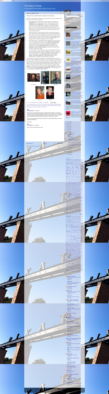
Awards (81, 165)
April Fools (81, 163)
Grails (77, 205)
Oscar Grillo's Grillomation (73, 299)
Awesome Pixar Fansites (72, 167)
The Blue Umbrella (79, 255)
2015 (68, 126)
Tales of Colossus (71, 366)
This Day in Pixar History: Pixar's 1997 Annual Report (76, 68)
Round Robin (73, 245)
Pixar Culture (73, 239)
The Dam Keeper (69, 256)
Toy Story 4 (81, 265)
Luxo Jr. (75, 223)
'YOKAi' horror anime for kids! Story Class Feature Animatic (73, 292)
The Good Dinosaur (76, 256)
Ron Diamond (77, 244)
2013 (68, 129)
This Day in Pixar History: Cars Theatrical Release (76, 76)
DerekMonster (70, 382)
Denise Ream (68, 189)
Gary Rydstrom (68, 204)
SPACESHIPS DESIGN (71, 367)
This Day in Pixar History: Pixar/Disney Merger (76, 42)
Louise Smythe (68, 223)
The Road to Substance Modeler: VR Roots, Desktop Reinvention (74, 283)
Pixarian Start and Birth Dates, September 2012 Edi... (74, 140)
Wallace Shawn (76, 267)
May (69, 152)
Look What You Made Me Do (72, 335)
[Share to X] (53, 102)
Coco (82, 179)
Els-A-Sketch (70, 334)
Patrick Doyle (78, 235)
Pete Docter (72, 236)
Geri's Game (80, 204)
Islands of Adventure (74, 209)
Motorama (72, 231)
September (70, 137)
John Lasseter (33, 105)
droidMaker (81, 193)
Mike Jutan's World (71, 276)
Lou (82, 222)
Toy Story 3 (76, 265)
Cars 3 (73, 176)
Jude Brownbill (76, 217)
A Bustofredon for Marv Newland (73, 300)
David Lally (78, 187)
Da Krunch (69, 281)
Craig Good (75, 182)
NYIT (76, 232)
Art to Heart (76, 164)
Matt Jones (76, 225)
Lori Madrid (79, 222)
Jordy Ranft (68, 217)
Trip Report (68, 266)
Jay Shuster (76, 210)
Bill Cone (79, 169)
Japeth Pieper (71, 210)
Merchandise (74, 226)
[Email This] (50, 102)
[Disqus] (44, 124)
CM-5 (79, 179)
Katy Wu (81, 218)
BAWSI (70, 168)
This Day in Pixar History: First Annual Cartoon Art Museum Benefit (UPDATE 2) (76, 102)
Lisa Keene (81, 221)
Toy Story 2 (78, 263)
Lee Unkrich (69, 221)
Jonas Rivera (80, 216)
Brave (35, 104)
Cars (38, 104)
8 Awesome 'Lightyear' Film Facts (73, 296)
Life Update (69, 287)
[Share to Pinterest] (55, 102)
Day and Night (73, 188)
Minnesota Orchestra (69, 230)
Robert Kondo (72, 244)
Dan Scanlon (44, 104)
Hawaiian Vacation (76, 206)
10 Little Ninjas (70, 327)
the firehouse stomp (71, 313)
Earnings (78, 194)
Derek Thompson (74, 189)
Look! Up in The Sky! (71, 371)
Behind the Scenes (75, 168)
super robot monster (71, 378)
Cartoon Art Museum (79, 176)
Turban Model (69, 375)
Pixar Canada (68, 239)
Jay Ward (81, 210)
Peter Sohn (71, 238)
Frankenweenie (68, 203)
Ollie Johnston (80, 232)
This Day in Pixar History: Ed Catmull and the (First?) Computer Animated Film (76, 93)
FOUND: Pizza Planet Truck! (72, 339)
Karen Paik (71, 218)
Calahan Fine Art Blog (72, 330)
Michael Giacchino (75, 227)
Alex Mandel (74, 160)
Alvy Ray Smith (68, 162)
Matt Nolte (81, 225)
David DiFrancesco (71, 187)
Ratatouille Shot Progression (72, 318)
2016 (68, 124)
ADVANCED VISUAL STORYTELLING (74, 383)
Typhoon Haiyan (73, 266)
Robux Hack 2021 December (72, 304)
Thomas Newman (75, 261)
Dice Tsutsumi (74, 190)
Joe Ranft (71, 214)
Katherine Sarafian (76, 218)
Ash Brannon (80, 164)
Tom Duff (74, 262)
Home (45, 143)
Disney (78, 190)
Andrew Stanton (69, 163)
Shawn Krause (68, 249)
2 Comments (45, 102)
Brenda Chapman (73, 173)
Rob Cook (78, 243)
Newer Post (29, 143)
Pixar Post (69, 295)
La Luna (79, 219)
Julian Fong (81, 217)
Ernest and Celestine (79, 199)
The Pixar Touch (71, 258)
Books (82, 170)
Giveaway (67, 205)
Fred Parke (73, 203)
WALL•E (71, 267)
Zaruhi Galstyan (77, 271)
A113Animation (70, 321)
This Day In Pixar (33, 6)
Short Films (80, 249)
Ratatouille (52, 105)
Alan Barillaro (70, 160)
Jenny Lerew (68, 213)
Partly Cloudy (72, 235)
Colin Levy (72, 181)
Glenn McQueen (72, 205)
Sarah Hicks (70, 246)
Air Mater (80, 159)
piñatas (68, 314)
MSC (75, 231)
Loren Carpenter (74, 222)
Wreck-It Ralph (72, 271)
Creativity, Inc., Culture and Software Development (76, 112)
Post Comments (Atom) (36, 146)
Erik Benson (73, 199)
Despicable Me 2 (68, 190)
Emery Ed (68, 197)
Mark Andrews (69, 225)
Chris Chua (70, 178)
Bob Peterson (72, 170)
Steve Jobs (73, 252)
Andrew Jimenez (80, 162)
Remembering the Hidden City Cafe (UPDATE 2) (76, 33)
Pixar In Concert (80, 239)
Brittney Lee (69, 353)
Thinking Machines (69, 261)
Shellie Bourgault (74, 249)
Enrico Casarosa (79, 197)
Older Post (60, 143)
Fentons (78, 200)
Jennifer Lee (76, 211)
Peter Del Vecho (78, 236)
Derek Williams (80, 189)
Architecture (68, 164)
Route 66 (78, 245)
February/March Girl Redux (72, 354)
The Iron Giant (79, 257)
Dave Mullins (50, 104)
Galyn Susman (80, 203)
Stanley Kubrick (75, 251)
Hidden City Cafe (73, 208)
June (69, 151)
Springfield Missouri (69, 251)
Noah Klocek (73, 232)
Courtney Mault (70, 182)
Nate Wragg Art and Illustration (73, 326)
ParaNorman (68, 235)
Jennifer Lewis (80, 211)
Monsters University (46, 105)
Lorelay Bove (68, 222)
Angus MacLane (76, 163)
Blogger (61, 390)
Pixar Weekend (68, 240)
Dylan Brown (68, 194)
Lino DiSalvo (76, 221)
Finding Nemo (56, 104)
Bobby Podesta (77, 170)
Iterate (80, 209)
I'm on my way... (70, 303)
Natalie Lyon (78, 231)
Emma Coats (72, 197)
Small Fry (81, 250)
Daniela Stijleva (69, 184)
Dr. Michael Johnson (75, 193)
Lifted (73, 221)
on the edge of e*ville (71, 286)
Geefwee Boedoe (74, 204)
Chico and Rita (74, 177)
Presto (72, 240)
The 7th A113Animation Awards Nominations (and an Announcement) (74, 323)
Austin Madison (74, 165)
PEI (69, 236)
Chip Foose (79, 177)
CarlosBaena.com (71, 317)
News (81, 231)
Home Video (80, 208)
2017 (68, 123)
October (70, 136)
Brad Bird (31, 104)
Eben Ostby (70, 195)
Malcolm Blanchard (80, 223)
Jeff (68, 20)
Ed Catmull (75, 195)
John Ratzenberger (75, 216)
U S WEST (77, 266)
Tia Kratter (79, 261)
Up (69, 267)
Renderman (77, 241)
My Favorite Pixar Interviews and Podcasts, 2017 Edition (76, 84)
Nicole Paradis (68, 232)
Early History (73, 194)
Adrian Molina (74, 159)
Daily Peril (69, 370)
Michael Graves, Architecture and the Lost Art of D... (74, 142)
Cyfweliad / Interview (71, 363)
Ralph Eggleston (77, 240)
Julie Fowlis (68, 218)
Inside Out (68, 209)
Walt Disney (81, 267)
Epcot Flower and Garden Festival (71, 198)
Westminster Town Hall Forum (74, 270)
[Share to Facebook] (54, 102)
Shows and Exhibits (70, 250)
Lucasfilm (72, 223)
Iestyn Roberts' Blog (71, 362)
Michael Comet (80, 226)
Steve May (78, 252)
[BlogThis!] (52, 102)
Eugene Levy (68, 200)
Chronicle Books (80, 178)
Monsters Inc (38, 105)
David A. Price (77, 185)
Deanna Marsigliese (79, 188)
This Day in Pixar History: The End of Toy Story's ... (75, 145)
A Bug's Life (68, 159)
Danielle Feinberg (75, 184)
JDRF (67, 211)
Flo (76, 202)
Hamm (79, 205)
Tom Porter (79, 262)
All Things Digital (80, 160)
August (69, 147)
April (69, 154)
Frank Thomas (80, 202)
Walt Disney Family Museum (71, 269)
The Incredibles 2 (73, 257)
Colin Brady (68, 181)
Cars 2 (40, 104)
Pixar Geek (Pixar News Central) (74, 338)
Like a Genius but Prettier (72, 374)
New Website (69, 379)
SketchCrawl (77, 250)
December (70, 132)
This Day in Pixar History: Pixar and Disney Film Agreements (76, 58)
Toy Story (72, 264)
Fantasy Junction (73, 200)
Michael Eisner (68, 227)
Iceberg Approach (70, 331)
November (70, 134)
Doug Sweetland (68, 193)
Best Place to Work (73, 169)
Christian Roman (74, 178)
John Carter (76, 214)
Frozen (76, 203)
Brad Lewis (80, 172)
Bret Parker (79, 173)
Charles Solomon (68, 177)
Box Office (68, 172)
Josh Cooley (72, 217)
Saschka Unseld (76, 246)
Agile (77, 159)
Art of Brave (72, 164)
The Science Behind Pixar (79, 258)
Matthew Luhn (68, 226)
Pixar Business (78, 238)
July (69, 149)
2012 (68, 131)
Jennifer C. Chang (71, 211)
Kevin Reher (68, 219)
